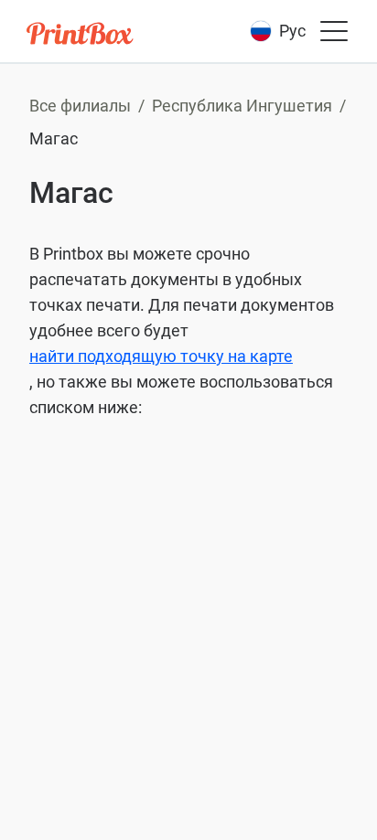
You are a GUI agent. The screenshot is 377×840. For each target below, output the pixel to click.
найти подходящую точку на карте (161, 356)
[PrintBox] (81, 36)
